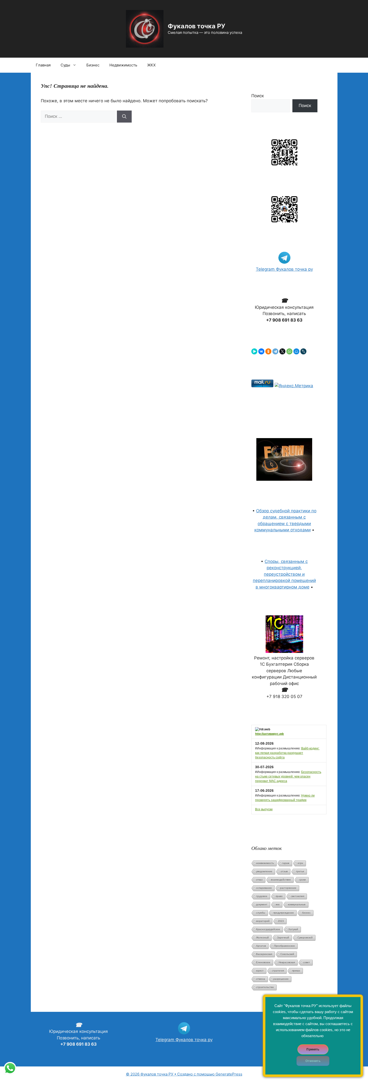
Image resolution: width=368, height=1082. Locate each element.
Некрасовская (287, 962)
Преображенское (284, 945)
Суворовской (305, 937)
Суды (65, 65)
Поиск (257, 95)
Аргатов (261, 945)
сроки (302, 879)
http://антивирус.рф (269, 734)
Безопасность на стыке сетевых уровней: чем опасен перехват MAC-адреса (288, 776)
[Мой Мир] (296, 351)
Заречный (283, 937)
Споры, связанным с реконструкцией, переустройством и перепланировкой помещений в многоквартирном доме (284, 574)
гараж (285, 863)
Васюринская (264, 954)
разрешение (281, 978)
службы (260, 912)
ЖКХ (151, 65)
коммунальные (297, 904)
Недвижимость (123, 65)
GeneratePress (229, 1074)
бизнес (306, 912)
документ (261, 904)
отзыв (284, 871)
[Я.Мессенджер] (254, 351)
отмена (260, 978)
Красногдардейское (268, 929)
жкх (278, 904)
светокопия (297, 896)
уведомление (264, 871)
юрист (260, 970)
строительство (265, 987)
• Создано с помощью (171, 1074)
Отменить (312, 1061)
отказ (259, 879)
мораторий (263, 921)
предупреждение (283, 912)
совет (306, 962)
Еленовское (263, 962)
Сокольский (287, 954)
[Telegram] (275, 351)
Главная (43, 65)
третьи (300, 871)
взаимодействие (281, 879)
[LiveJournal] (303, 351)
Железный (262, 937)
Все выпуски (264, 809)
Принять (312, 1049)
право (279, 896)
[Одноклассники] (268, 351)
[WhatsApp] (289, 351)
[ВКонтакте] (261, 351)
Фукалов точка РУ (196, 26)
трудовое (261, 896)
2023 (281, 921)
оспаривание (264, 888)
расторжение (288, 888)
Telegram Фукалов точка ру (284, 269)
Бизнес (92, 65)
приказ (296, 970)
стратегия (278, 970)
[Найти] (124, 117)
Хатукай (293, 929)
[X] (282, 351)
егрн (300, 863)
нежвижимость (265, 863)
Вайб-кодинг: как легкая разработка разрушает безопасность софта (287, 753)
